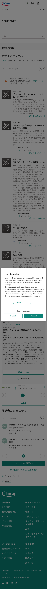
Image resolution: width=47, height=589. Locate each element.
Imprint (31, 303)
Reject (13, 316)
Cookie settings (23, 311)
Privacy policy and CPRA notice (15, 303)
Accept (34, 316)
